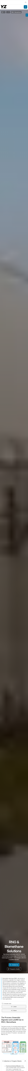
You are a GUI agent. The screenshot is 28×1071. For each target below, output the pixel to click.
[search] (25, 2)
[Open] (25, 7)
